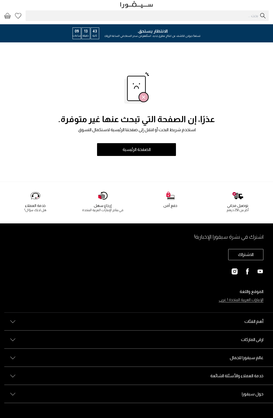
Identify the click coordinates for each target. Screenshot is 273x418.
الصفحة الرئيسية (137, 149)
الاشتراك (246, 254)
